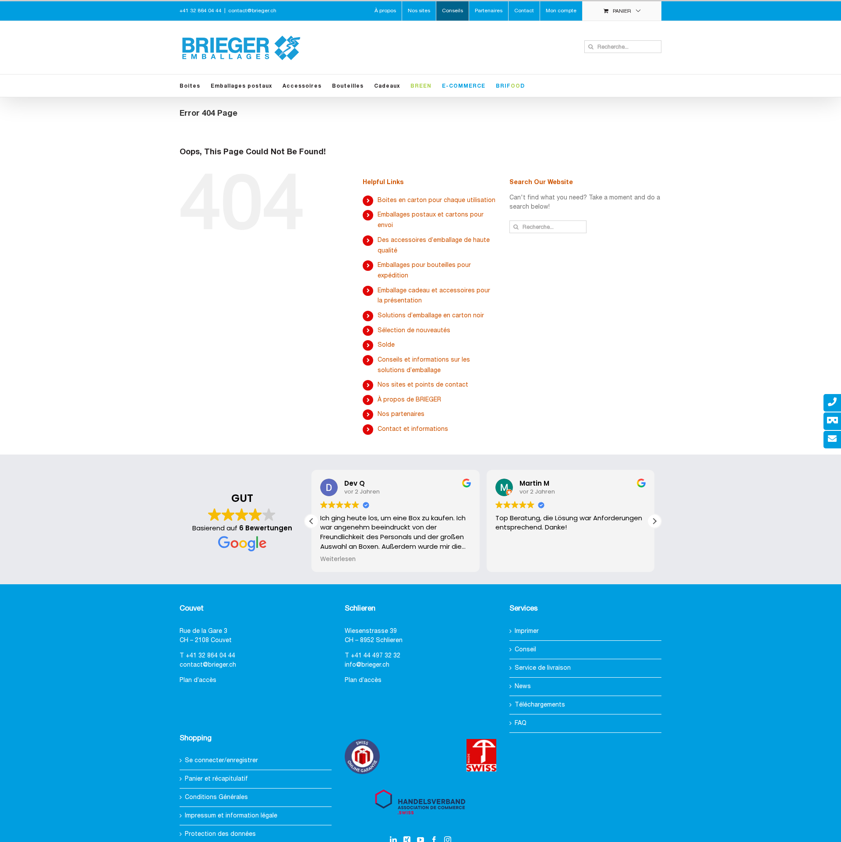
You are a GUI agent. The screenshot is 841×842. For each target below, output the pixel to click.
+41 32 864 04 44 (210, 656)
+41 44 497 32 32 (375, 656)
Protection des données (220, 834)
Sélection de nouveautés (414, 331)
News (523, 686)
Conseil (525, 650)
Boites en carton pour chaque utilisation (436, 200)
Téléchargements (540, 705)
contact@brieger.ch (252, 10)
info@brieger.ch (367, 665)
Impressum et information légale (231, 816)
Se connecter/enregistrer (221, 761)
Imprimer (527, 631)
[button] (654, 521)
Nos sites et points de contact (423, 385)
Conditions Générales (216, 797)
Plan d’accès (198, 680)
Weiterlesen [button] (338, 559)
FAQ (521, 723)
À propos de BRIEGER (409, 400)
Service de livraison (543, 668)
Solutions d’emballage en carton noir (431, 316)
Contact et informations (413, 429)
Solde (386, 345)
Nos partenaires (401, 414)
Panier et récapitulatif (216, 779)
